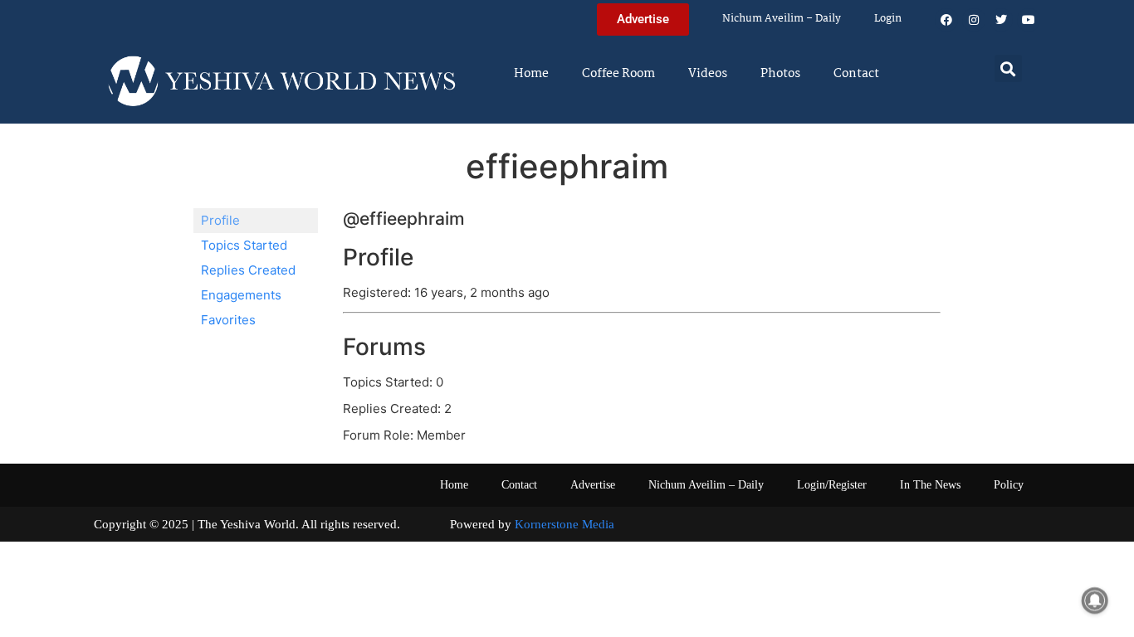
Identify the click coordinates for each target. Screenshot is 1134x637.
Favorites (228, 320)
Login (888, 18)
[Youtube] (1028, 20)
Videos (707, 74)
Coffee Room (618, 74)
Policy (1009, 485)
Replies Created (248, 270)
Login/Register (832, 485)
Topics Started (244, 245)
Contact (856, 74)
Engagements (241, 295)
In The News (930, 485)
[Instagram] (973, 20)
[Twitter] (1001, 20)
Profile (220, 220)
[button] (1008, 68)
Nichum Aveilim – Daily (781, 18)
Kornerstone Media (564, 524)
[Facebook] (946, 20)
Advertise (592, 485)
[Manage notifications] (1095, 600)
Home (531, 74)
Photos (780, 74)
